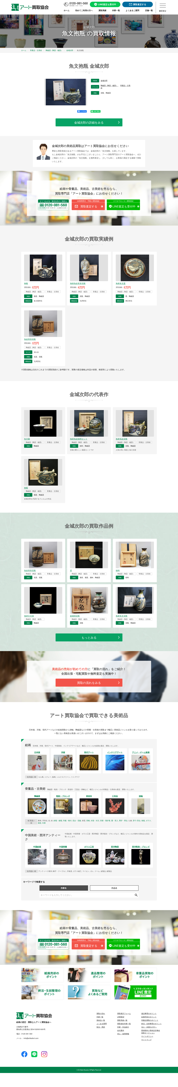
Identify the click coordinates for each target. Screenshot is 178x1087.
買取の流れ (101, 1013)
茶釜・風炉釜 (105, 820)
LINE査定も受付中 (123, 206)
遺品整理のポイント (149, 1013)
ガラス (148, 820)
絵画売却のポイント (149, 1017)
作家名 (64, 888)
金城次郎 (104, 81)
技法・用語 (101, 1027)
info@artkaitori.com (31, 1038)
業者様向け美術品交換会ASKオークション (150, 1031)
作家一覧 (100, 1017)
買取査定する (88, 206)
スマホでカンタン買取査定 (123, 201)
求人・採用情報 (123, 1034)
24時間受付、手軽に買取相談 (88, 201)
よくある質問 (102, 1023)
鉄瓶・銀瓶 (58, 820)
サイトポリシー (147, 1036)
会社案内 (120, 1030)
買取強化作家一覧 (124, 1023)
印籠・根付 (67, 820)
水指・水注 (95, 820)
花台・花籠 (77, 820)
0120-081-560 (26, 1034)
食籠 (143, 820)
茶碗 (88, 820)
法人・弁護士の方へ (149, 1027)
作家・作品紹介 (123, 1027)
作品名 (114, 888)
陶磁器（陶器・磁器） (109, 86)
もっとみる (89, 637)
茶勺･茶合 (136, 820)
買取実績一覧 (122, 1020)
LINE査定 (120, 1017)
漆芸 (39, 823)
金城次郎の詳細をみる (89, 122)
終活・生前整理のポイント (151, 1023)
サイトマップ (146, 1039)
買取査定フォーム (124, 1013)
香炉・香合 (123, 820)
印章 (44, 823)
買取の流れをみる (89, 682)
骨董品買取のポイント (149, 1020)
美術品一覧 (101, 1020)
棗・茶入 (114, 820)
